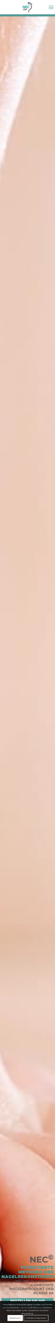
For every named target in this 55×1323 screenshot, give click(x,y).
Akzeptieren (15, 1318)
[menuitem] (50, 7)
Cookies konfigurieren (36, 1318)
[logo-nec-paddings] (27, 7)
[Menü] (50, 7)
